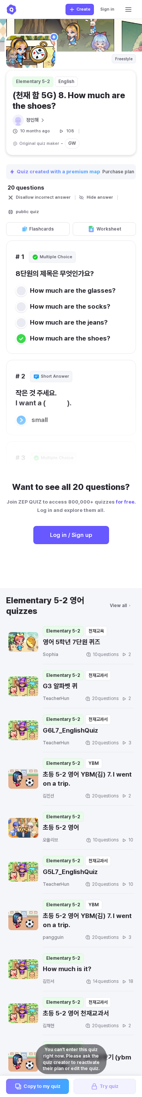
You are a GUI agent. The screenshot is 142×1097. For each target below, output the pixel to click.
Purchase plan (119, 171)
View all (118, 605)
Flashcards (41, 229)
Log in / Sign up (71, 535)
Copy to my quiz (42, 1086)
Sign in (107, 9)
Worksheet (109, 229)
